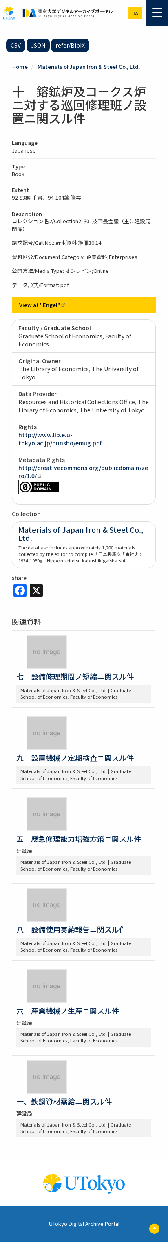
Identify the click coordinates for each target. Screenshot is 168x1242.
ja (135, 13)
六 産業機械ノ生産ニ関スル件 (67, 1010)
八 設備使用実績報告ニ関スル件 (71, 929)
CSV (16, 45)
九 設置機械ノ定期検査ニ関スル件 (75, 757)
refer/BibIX (70, 45)
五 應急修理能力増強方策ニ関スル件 (78, 838)
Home (20, 66)
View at (39, 305)
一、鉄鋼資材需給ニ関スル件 (64, 1101)
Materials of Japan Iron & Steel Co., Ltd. (89, 66)
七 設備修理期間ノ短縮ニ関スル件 (75, 676)
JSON (38, 45)
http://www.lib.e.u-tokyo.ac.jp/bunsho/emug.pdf (60, 439)
